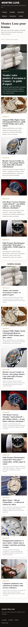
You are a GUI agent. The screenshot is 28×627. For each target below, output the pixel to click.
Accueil (2, 39)
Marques (4, 16)
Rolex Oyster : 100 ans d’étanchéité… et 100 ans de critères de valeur (13, 502)
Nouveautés (21, 12)
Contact (21, 16)
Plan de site (5, 623)
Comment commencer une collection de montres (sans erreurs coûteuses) (13, 585)
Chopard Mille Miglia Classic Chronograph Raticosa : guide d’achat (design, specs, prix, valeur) (14, 122)
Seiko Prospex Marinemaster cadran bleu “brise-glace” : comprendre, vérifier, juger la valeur (13, 246)
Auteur (16, 620)
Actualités (12, 12)
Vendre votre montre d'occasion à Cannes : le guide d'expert (13, 79)
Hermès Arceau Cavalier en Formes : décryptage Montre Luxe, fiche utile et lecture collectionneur (13, 163)
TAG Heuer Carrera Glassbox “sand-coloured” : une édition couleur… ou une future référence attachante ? (14, 205)
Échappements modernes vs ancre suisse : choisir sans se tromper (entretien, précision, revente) (14, 543)
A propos (4, 12)
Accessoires (13, 16)
